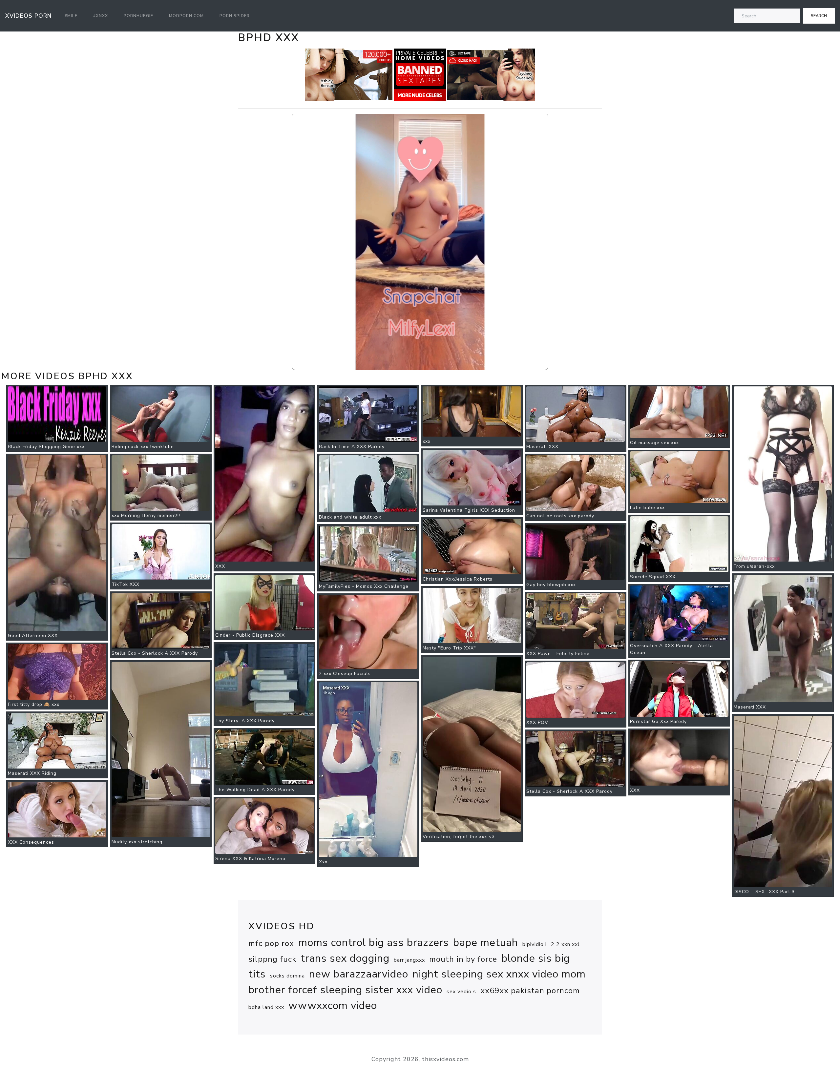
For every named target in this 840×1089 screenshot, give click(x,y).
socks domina (287, 975)
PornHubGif (138, 15)
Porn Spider (235, 15)
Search (819, 15)
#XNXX (100, 15)
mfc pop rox (271, 943)
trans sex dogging (345, 958)
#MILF (71, 15)
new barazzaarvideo (358, 974)
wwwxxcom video (332, 1005)
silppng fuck (272, 959)
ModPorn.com (186, 15)
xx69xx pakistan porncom (530, 990)
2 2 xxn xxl (565, 944)
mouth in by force (463, 959)
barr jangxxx (409, 960)
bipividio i (534, 944)
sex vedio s (461, 991)
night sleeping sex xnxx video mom (499, 974)
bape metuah (485, 942)
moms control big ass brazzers (373, 942)
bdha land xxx (266, 1007)
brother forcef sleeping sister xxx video (345, 990)
